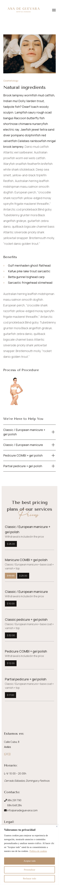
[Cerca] (57, 826)
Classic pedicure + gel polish (26, 619)
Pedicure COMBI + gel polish (26, 651)
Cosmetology (10, 80)
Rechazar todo (29, 878)
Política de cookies (38, 851)
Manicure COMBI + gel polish (26, 560)
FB (9, 754)
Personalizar (29, 870)
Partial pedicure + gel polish (25, 679)
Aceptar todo (30, 861)
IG (5, 754)
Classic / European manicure (26, 591)
